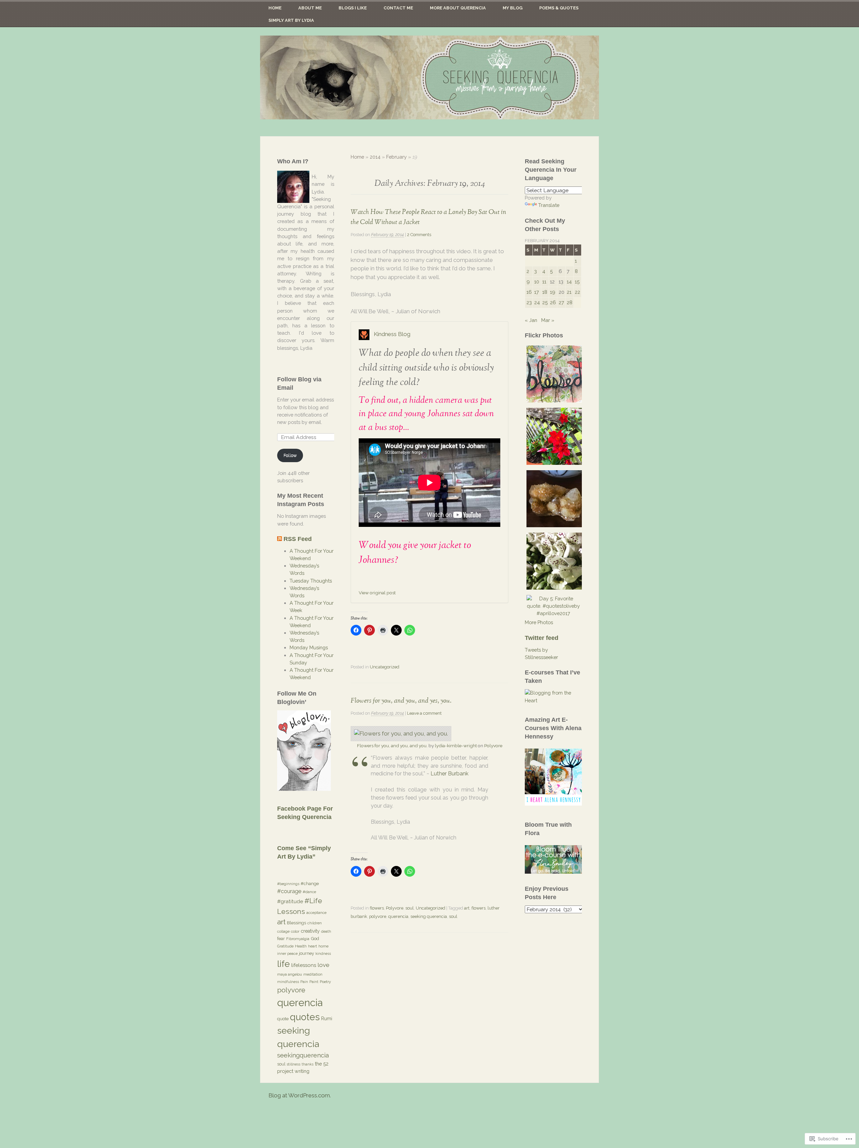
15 (577, 281)
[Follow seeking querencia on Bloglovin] (304, 789)
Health (301, 946)
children (314, 923)
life (283, 964)
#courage (289, 891)
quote (283, 1018)
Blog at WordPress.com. (299, 1095)
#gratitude (290, 901)
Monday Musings (309, 647)
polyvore (377, 916)
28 (569, 302)
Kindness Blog (392, 334)
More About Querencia (458, 7)
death (326, 931)
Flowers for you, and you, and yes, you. (401, 700)
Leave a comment (424, 713)
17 (536, 292)
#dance (309, 891)
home (323, 946)
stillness (293, 1064)
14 (569, 281)
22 (577, 292)
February (396, 157)
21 (569, 292)
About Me (310, 7)
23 (529, 302)
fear (281, 938)
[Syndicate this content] (279, 539)
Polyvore (493, 745)
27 (561, 302)
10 (536, 281)
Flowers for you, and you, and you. (392, 745)
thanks (307, 1064)
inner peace (287, 953)
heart (312, 946)
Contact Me (398, 7)
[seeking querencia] (429, 77)
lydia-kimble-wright (456, 745)
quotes (305, 1017)
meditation (312, 974)
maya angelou (289, 974)
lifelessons (303, 965)
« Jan (531, 320)
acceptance (316, 912)
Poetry (325, 981)
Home (275, 7)
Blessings (296, 922)
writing (302, 1071)
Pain (304, 982)
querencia (398, 916)
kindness (323, 953)
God (315, 938)
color (295, 931)
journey (306, 953)
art (466, 908)
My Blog (512, 7)
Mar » (547, 320)
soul (409, 908)
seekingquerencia (303, 1055)
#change (310, 883)
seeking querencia (428, 916)
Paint (313, 982)
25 (545, 302)
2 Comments (419, 234)
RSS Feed (298, 539)
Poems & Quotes (558, 7)
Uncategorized (384, 666)
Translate (548, 205)
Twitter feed (541, 638)
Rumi (326, 1018)
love (323, 965)
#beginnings (288, 884)
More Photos (539, 622)
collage (283, 931)
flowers (377, 908)
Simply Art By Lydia (291, 20)
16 (529, 292)
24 (537, 302)
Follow (290, 455)
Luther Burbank (449, 773)
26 (553, 302)
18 (544, 292)
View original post (377, 592)
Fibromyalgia (297, 938)
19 (552, 292)
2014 (375, 157)
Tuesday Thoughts (311, 581)
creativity (310, 931)
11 (544, 281)
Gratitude (285, 946)
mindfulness (288, 982)
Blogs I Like (353, 7)
